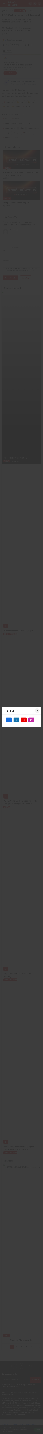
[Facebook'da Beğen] (9, 720)
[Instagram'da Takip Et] (31, 720)
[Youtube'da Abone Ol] (24, 720)
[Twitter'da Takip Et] (16, 720)
